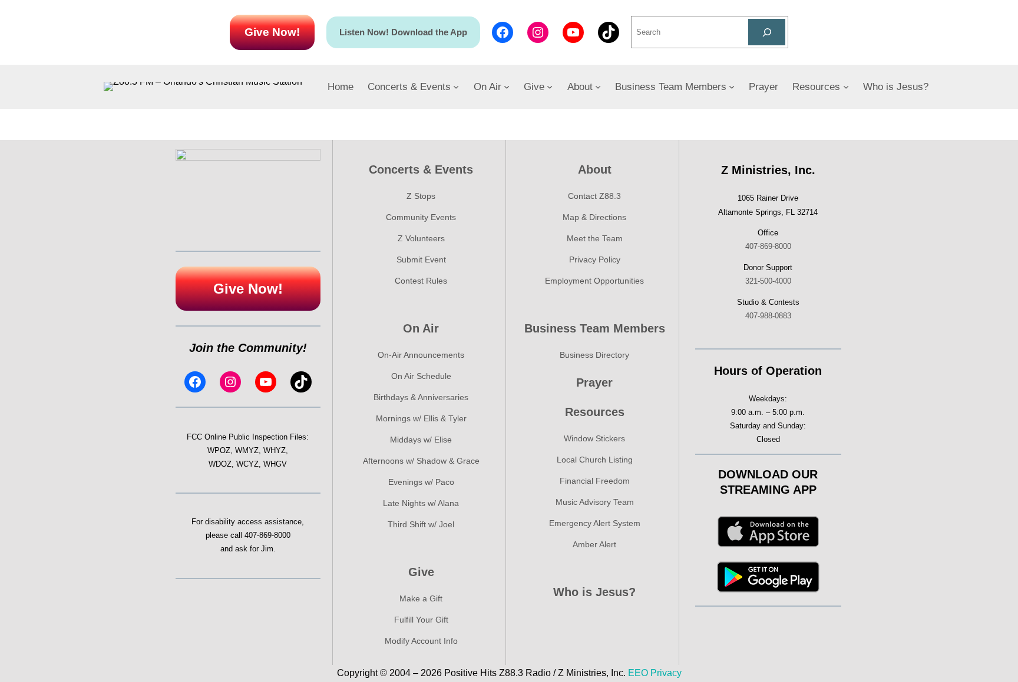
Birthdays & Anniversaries (421, 397)
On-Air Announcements (421, 355)
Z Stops (420, 196)
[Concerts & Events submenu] (456, 86)
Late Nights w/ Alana (421, 503)
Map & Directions (594, 217)
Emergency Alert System (594, 523)
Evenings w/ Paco (421, 482)
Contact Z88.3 (594, 196)
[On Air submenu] (507, 86)
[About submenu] (598, 86)
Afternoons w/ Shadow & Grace (421, 460)
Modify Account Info (421, 641)
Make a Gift (420, 598)
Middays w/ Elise (421, 439)
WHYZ (274, 450)
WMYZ (247, 450)
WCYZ (247, 464)
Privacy (666, 673)
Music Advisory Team (595, 502)
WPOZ (218, 450)
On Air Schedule (421, 376)
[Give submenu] (550, 86)
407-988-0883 (768, 315)
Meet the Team (595, 238)
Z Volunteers (421, 238)
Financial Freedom (595, 480)
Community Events (421, 217)
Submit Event (421, 259)
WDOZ (220, 464)
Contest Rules (421, 280)
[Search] (766, 32)
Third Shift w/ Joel (421, 524)
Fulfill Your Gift (421, 619)
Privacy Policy (594, 259)
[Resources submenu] (846, 86)
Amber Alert (594, 544)
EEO (638, 673)
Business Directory (594, 355)
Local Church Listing (595, 459)
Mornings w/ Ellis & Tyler (421, 418)
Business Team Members (594, 328)
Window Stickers (594, 438)
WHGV (275, 464)
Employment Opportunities (594, 280)
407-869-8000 (267, 535)
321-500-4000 (768, 281)
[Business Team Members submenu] (732, 86)
